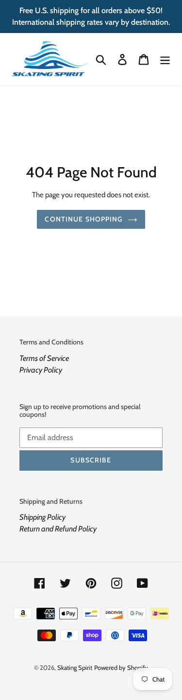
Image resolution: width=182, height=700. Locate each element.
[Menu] (165, 59)
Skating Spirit (74, 667)
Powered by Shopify (121, 667)
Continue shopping (83, 219)
